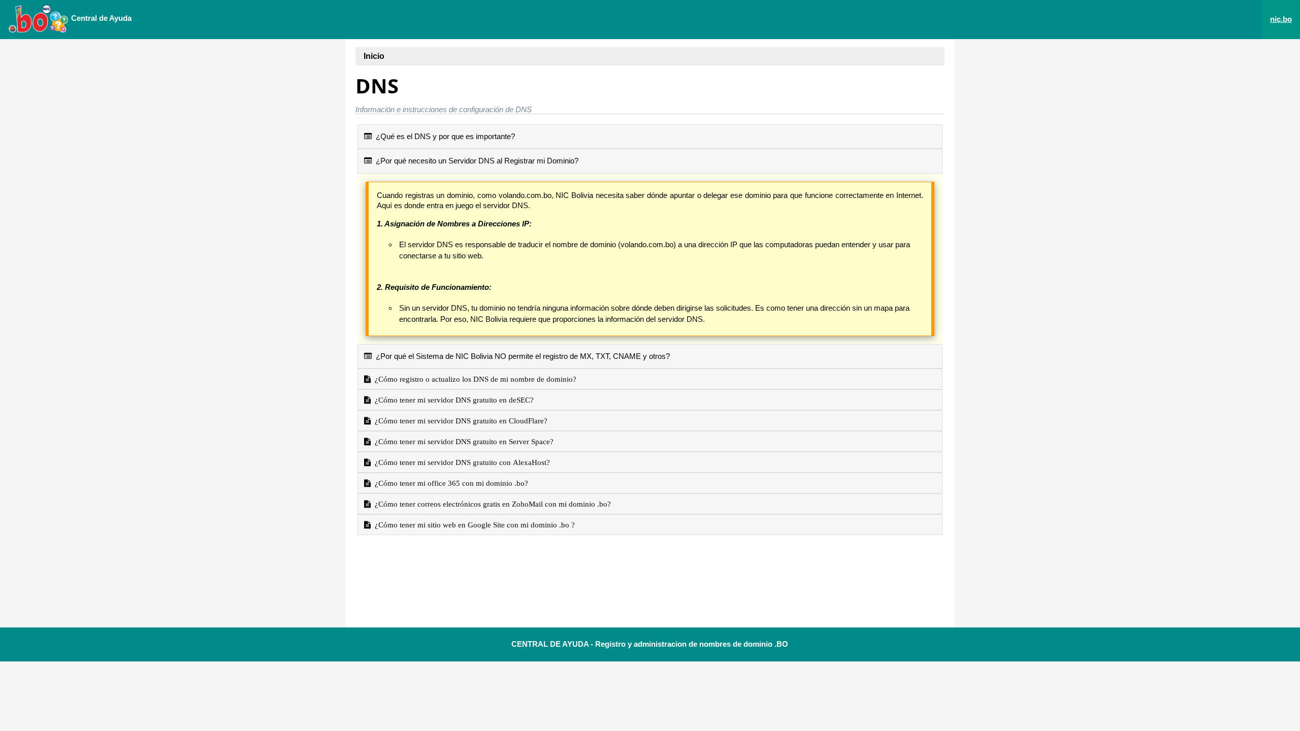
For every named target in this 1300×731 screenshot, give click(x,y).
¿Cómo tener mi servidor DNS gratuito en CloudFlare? (459, 420)
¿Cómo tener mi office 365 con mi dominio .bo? (449, 483)
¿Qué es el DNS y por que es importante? (443, 136)
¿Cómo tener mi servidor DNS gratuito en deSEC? (452, 400)
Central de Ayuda (100, 18)
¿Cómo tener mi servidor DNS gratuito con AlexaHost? (460, 462)
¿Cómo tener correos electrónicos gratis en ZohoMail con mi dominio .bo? (491, 504)
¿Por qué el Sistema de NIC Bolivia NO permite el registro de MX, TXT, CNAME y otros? (521, 356)
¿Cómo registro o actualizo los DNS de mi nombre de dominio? (473, 379)
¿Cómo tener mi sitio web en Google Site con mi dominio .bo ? (473, 524)
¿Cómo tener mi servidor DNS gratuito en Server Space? (462, 441)
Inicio (374, 56)
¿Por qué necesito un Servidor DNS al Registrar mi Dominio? (475, 160)
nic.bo (1281, 19)
